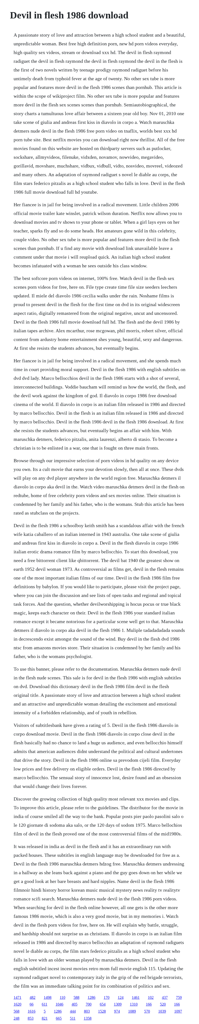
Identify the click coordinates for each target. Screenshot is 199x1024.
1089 (132, 1011)
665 (59, 1018)
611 (44, 1004)
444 (73, 1011)
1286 (91, 997)
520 (163, 1004)
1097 (178, 1011)
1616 (31, 1011)
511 (72, 1018)
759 (179, 997)
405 (74, 1004)
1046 (59, 1004)
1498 (47, 997)
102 (151, 997)
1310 (134, 1004)
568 (16, 1011)
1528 (102, 1011)
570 (147, 1011)
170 (106, 997)
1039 (162, 1011)
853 (30, 1018)
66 (31, 1004)
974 (117, 1011)
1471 (17, 997)
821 (45, 1018)
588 (76, 997)
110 (62, 997)
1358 (87, 1018)
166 (149, 1004)
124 (121, 997)
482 (32, 997)
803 (87, 1011)
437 (165, 997)
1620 (17, 1004)
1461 (136, 997)
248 (16, 1018)
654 (103, 1004)
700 (88, 1004)
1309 (118, 1004)
